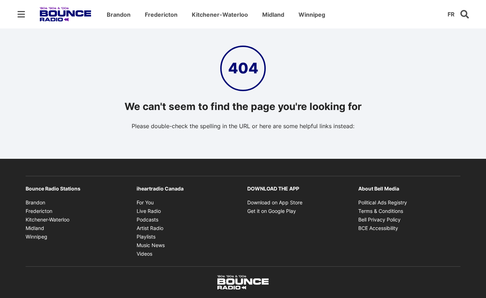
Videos (144, 254)
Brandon (119, 14)
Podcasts (147, 219)
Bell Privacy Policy (379, 219)
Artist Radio (150, 228)
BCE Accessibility (378, 228)
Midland (273, 14)
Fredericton (161, 14)
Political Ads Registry (382, 202)
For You (145, 202)
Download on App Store (274, 202)
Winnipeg (312, 14)
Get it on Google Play (271, 211)
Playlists (146, 237)
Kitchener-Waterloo (220, 14)
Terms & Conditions (380, 211)
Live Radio (149, 211)
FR (451, 14)
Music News (151, 245)
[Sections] (21, 14)
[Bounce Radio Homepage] (65, 14)
